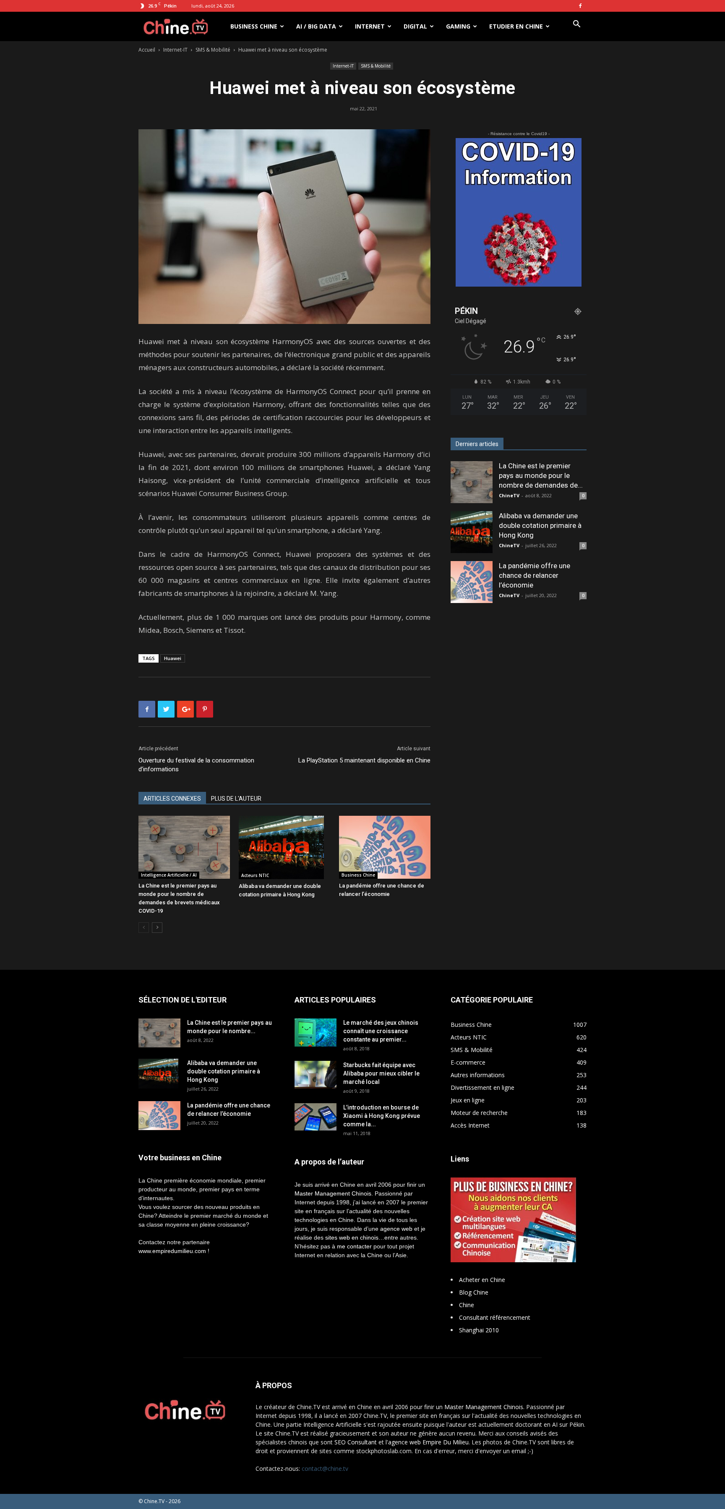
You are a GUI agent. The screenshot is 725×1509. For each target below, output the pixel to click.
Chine (466, 1305)
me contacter (354, 1246)
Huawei (172, 658)
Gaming (458, 26)
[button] (576, 25)
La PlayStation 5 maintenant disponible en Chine (364, 760)
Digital (415, 26)
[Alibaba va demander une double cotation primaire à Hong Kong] (284, 847)
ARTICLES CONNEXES (172, 798)
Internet (370, 26)
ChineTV (509, 495)
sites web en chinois (351, 1237)
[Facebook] (580, 6)
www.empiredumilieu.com (172, 1251)
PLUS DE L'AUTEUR (236, 798)
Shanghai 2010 (479, 1330)
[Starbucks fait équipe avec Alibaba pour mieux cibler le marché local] (315, 1074)
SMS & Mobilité (213, 49)
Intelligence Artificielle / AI (169, 875)
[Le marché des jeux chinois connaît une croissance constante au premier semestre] (315, 1032)
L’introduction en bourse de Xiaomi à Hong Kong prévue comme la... (381, 1116)
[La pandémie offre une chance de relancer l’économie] (384, 847)
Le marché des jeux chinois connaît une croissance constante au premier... (380, 1031)
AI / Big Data (316, 26)
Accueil (146, 49)
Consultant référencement (494, 1317)
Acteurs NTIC (255, 875)
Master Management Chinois (333, 1193)
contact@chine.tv (325, 1468)
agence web (396, 1228)
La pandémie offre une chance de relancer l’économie (534, 575)
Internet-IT (175, 49)
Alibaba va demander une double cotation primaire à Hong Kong (540, 525)
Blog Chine (473, 1292)
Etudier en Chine (516, 26)
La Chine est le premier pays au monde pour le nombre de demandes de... (541, 475)
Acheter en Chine (482, 1280)
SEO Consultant (355, 1442)
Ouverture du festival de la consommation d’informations (196, 765)
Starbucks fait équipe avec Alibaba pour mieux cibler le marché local (381, 1073)
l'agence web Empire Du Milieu (427, 1442)
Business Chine (253, 26)
